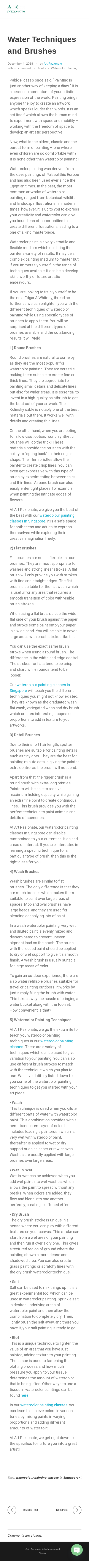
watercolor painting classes (44, 1405)
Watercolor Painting (64, 68)
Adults (42, 68)
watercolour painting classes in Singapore (47, 1477)
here (25, 1395)
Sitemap (43, 1553)
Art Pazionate (53, 63)
